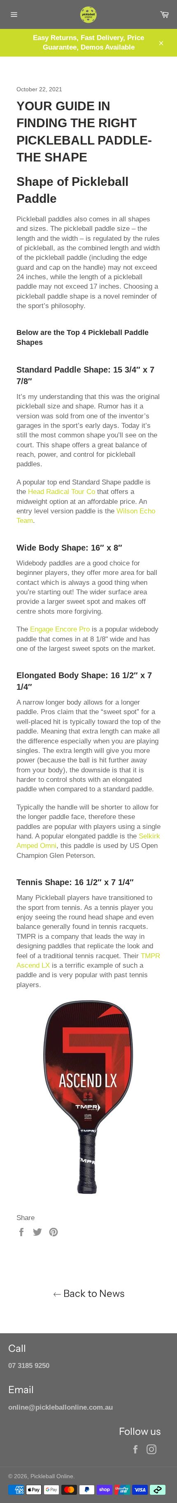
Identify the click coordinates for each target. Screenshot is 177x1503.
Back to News (92, 1293)
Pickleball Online (51, 1476)
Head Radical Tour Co (61, 492)
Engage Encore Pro (60, 629)
